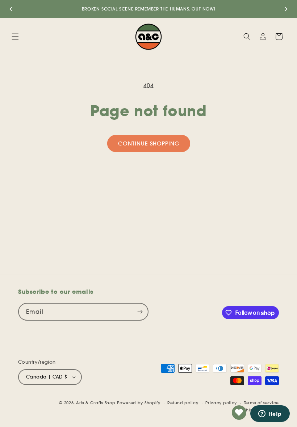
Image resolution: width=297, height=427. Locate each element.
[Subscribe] (140, 312)
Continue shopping (148, 143)
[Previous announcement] (11, 9)
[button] (15, 37)
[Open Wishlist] (239, 412)
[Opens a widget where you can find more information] (270, 414)
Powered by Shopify (138, 402)
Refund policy (182, 402)
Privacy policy (221, 402)
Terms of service (261, 402)
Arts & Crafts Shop (96, 402)
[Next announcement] (286, 9)
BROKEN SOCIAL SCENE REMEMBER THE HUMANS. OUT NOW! (148, 9)
